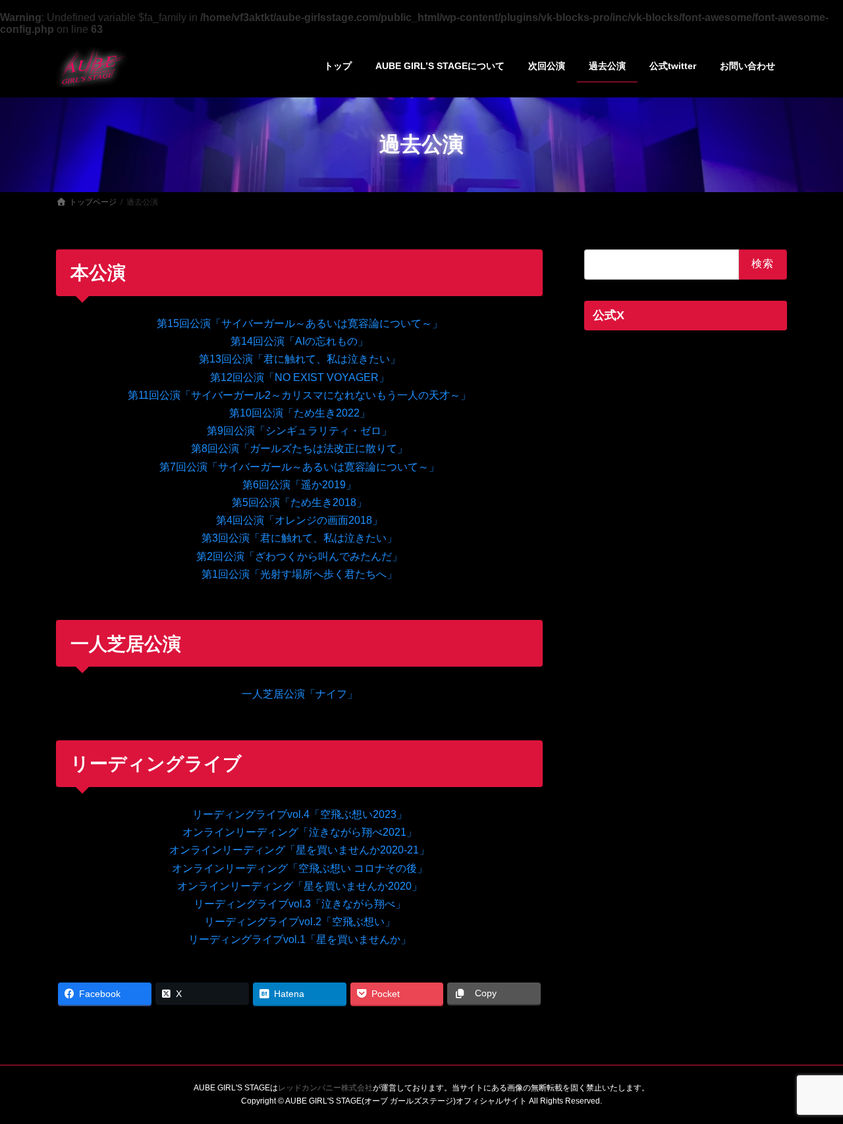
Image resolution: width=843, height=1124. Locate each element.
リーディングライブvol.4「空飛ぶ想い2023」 (299, 814)
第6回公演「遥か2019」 (299, 484)
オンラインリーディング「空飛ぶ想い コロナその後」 (299, 868)
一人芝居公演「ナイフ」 (300, 694)
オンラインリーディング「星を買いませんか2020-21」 (299, 850)
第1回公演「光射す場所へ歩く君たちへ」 (299, 574)
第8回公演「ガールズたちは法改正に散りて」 (299, 448)
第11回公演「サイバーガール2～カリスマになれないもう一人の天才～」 (299, 395)
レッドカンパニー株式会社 (325, 1087)
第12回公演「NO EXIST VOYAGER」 (299, 377)
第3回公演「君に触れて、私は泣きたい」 (299, 538)
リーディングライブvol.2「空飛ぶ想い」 (299, 921)
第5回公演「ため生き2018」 (299, 502)
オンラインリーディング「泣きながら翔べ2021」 (299, 832)
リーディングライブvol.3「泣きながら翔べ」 (300, 903)
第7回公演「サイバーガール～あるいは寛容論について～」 (299, 467)
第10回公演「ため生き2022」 (299, 413)
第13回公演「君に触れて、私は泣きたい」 (299, 359)
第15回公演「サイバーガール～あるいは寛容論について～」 (300, 323)
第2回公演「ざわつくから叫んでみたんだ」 (299, 556)
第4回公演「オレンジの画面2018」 (299, 520)
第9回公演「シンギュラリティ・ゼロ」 (299, 430)
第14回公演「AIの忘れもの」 (299, 341)
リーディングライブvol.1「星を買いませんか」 (299, 939)
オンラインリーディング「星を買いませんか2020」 (299, 886)
